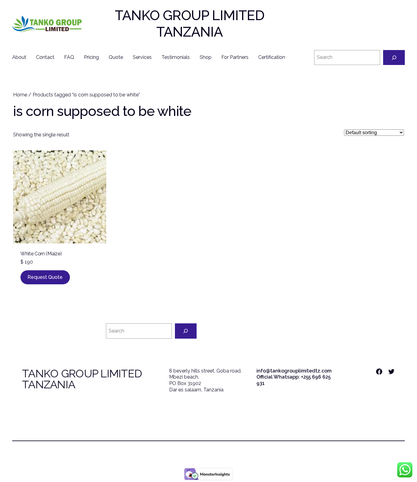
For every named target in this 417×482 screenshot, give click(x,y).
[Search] (394, 57)
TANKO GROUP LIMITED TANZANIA (189, 23)
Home (20, 95)
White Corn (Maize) (41, 254)
